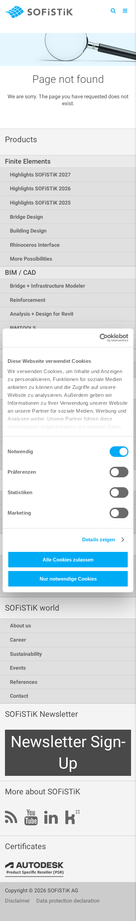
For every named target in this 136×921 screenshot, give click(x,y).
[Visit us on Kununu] (72, 819)
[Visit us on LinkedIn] (51, 818)
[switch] (119, 472)
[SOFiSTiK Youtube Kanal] (31, 818)
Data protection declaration (68, 901)
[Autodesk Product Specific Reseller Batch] (38, 869)
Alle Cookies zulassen (68, 559)
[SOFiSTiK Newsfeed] (11, 818)
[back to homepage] (39, 13)
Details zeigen (98, 539)
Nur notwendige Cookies (68, 579)
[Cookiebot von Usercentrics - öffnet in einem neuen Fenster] (99, 337)
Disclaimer (17, 901)
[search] (113, 10)
